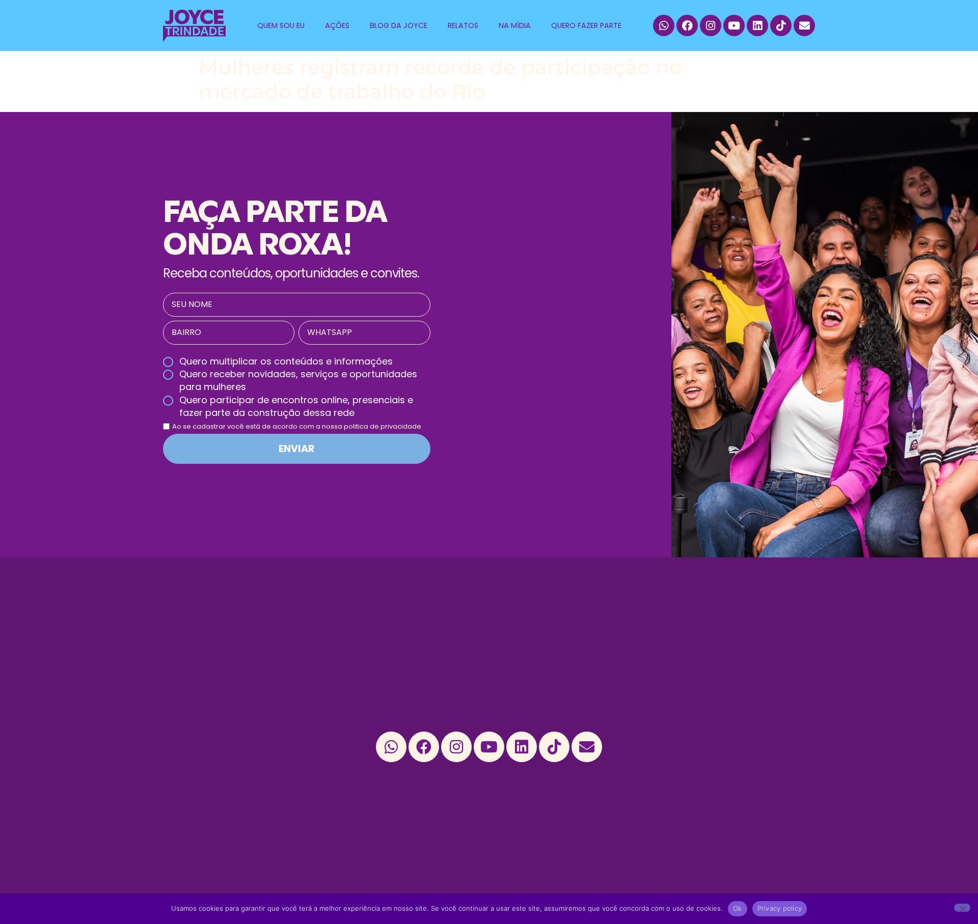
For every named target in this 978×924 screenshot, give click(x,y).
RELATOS (463, 25)
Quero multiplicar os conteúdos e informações (286, 361)
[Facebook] (687, 25)
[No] (962, 908)
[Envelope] (804, 25)
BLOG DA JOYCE (398, 25)
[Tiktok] (781, 25)
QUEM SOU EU (281, 25)
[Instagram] (710, 25)
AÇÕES (337, 25)
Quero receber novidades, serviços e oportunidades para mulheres (298, 380)
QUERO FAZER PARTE (586, 25)
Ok (737, 908)
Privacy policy (779, 908)
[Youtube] (734, 25)
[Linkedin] (757, 25)
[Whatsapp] (663, 25)
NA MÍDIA (515, 25)
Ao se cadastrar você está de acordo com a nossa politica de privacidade (296, 426)
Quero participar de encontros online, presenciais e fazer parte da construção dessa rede (296, 406)
